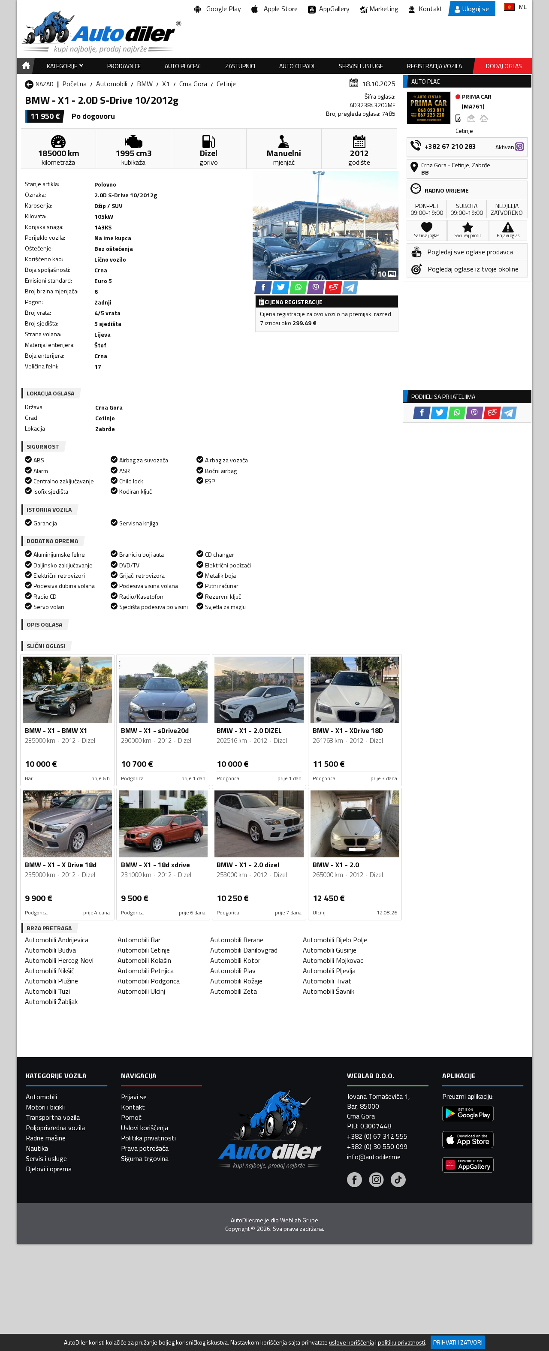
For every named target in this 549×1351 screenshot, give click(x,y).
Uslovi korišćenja (144, 1127)
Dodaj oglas (504, 65)
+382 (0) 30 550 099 (377, 1146)
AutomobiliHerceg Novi (59, 960)
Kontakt (431, 8)
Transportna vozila (53, 1117)
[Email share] (333, 287)
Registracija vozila (434, 65)
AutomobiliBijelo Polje (335, 940)
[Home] (24, 66)
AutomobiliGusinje (329, 950)
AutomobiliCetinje (144, 950)
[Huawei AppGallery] (468, 1166)
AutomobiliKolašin (144, 960)
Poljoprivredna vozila (55, 1127)
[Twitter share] (281, 287)
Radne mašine (46, 1138)
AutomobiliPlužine (51, 981)
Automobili (111, 83)
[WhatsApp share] (298, 287)
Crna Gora (193, 83)
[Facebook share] (263, 287)
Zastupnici (240, 65)
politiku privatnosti (401, 1342)
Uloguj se (475, 8)
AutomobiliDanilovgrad (244, 950)
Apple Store (279, 8)
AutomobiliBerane (236, 940)
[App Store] (468, 1141)
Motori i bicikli (45, 1107)
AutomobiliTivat (327, 981)
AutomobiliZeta (233, 991)
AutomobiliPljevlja (329, 970)
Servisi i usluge (361, 65)
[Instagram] (376, 1180)
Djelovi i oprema (49, 1169)
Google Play (222, 8)
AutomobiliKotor (235, 960)
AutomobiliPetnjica (146, 970)
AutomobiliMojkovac (333, 960)
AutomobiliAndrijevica (56, 940)
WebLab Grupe (299, 1220)
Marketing (383, 8)
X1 (166, 83)
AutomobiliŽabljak (51, 1001)
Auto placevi (183, 65)
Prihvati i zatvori (458, 1342)
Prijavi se (134, 1097)
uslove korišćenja (351, 1342)
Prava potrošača (145, 1148)
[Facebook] (354, 1180)
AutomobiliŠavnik (328, 991)
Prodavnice (124, 65)
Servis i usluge (46, 1158)
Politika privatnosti (148, 1138)
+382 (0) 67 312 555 (377, 1136)
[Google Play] (468, 1114)
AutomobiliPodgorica (149, 981)
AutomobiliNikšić (49, 970)
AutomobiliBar (139, 940)
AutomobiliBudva (50, 950)
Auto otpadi (296, 65)
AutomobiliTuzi (47, 991)
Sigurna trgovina (145, 1158)
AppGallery (333, 8)
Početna (74, 83)
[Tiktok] (398, 1180)
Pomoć (131, 1117)
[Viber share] (316, 287)
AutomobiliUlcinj (141, 991)
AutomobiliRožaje (236, 981)
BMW (145, 83)
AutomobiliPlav (233, 970)
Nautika (37, 1148)
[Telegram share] (350, 287)
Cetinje (226, 83)
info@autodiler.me (374, 1157)
